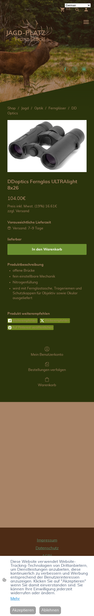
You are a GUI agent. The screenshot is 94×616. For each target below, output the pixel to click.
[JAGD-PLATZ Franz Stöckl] (25, 55)
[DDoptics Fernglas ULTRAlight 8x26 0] (47, 146)
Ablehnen (50, 610)
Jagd (25, 108)
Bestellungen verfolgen (47, 370)
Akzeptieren (23, 610)
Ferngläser (57, 108)
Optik (38, 108)
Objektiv (49, 293)
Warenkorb (47, 385)
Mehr (15, 599)
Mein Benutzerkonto (47, 354)
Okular (72, 293)
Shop (11, 108)
